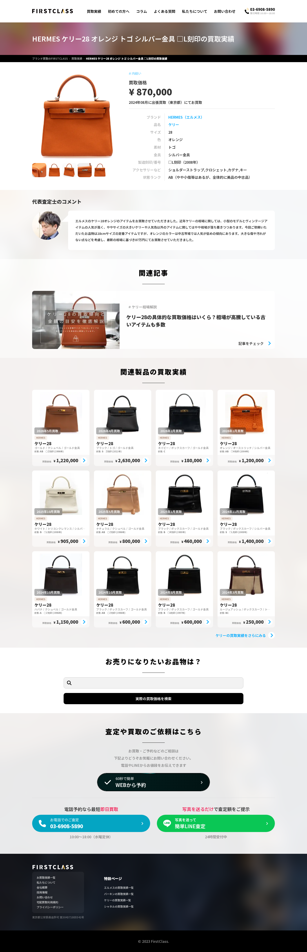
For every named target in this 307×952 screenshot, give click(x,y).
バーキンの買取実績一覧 (119, 894)
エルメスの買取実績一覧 (119, 887)
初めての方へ (118, 11)
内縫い (136, 73)
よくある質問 (164, 11)
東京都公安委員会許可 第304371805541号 (58, 917)
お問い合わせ (225, 11)
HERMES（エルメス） (186, 117)
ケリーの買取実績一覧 (117, 900)
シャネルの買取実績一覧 (119, 906)
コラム (141, 11)
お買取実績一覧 (46, 877)
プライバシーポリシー (50, 907)
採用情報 (42, 892)
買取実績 (94, 11)
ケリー (173, 124)
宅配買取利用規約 (47, 902)
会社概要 (42, 887)
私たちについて (194, 11)
